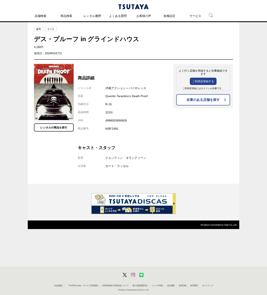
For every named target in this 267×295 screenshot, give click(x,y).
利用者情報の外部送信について (115, 285)
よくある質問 (118, 16)
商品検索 (66, 16)
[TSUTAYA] (133, 6)
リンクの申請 (157, 285)
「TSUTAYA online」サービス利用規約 (82, 285)
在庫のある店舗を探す (203, 99)
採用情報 (182, 285)
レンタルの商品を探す (53, 127)
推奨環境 (194, 285)
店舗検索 (40, 16)
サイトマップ (207, 285)
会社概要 (171, 285)
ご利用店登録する (203, 81)
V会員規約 (58, 285)
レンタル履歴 (92, 16)
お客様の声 (143, 16)
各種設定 (169, 16)
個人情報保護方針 (139, 285)
